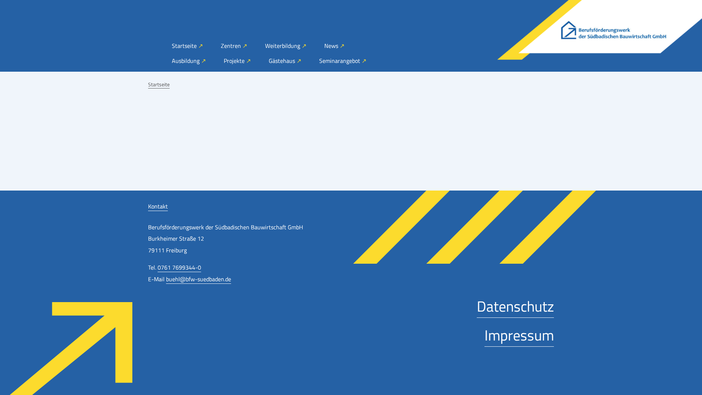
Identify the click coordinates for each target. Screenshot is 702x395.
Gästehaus (283, 60)
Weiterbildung (283, 45)
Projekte (235, 60)
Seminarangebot (340, 60)
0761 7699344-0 (179, 267)
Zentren (231, 45)
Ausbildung (186, 60)
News (332, 45)
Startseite (185, 45)
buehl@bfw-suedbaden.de (198, 279)
